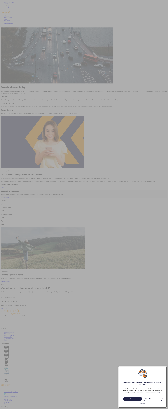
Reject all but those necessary (153, 398)
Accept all (132, 398)
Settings (142, 403)
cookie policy (156, 392)
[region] (142, 387)
